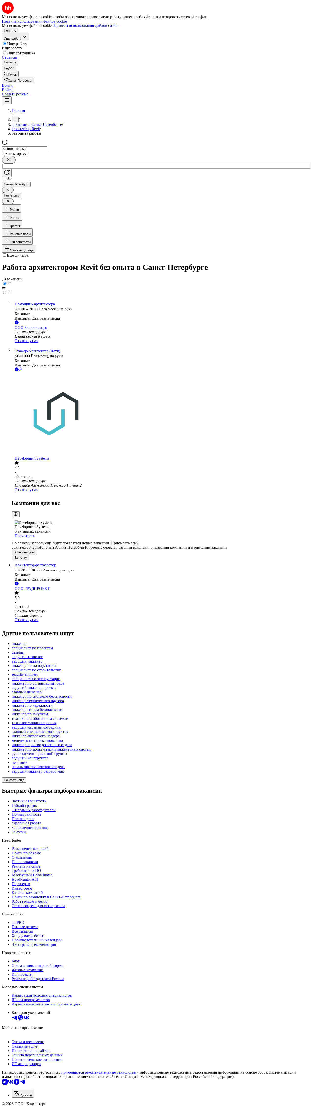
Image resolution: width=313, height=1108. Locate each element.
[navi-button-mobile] (7, 100)
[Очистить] (9, 160)
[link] (10, 74)
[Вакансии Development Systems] (161, 414)
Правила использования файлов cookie (86, 25)
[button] (7, 85)
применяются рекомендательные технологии (98, 1072)
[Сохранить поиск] (7, 173)
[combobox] (24, 148)
